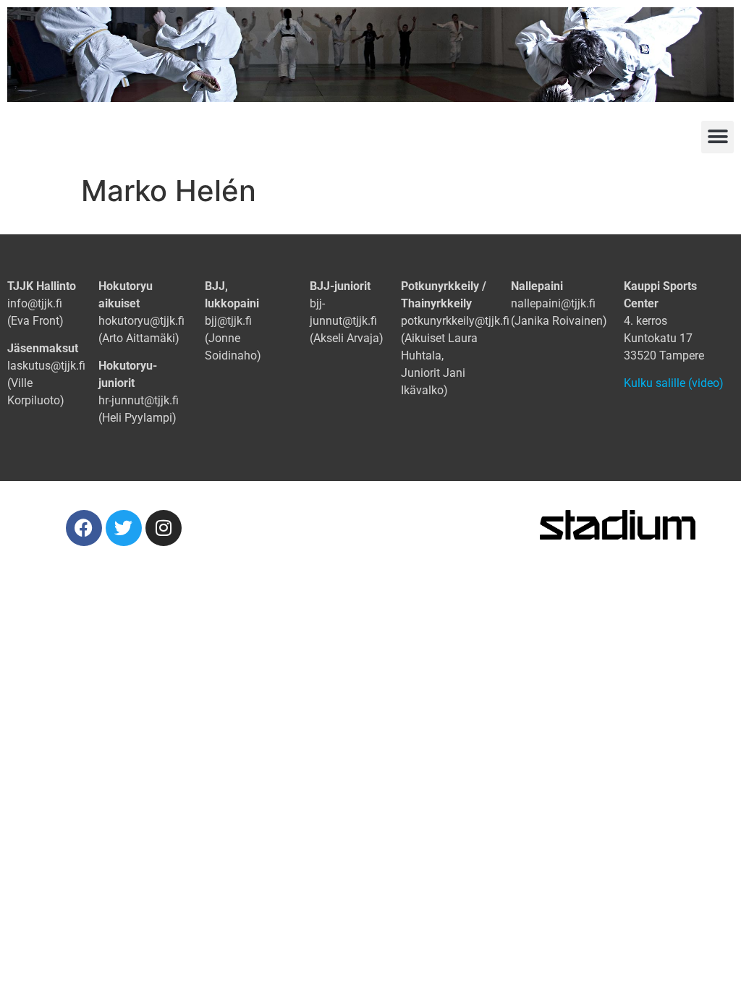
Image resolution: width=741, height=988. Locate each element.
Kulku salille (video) (674, 383)
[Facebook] (84, 528)
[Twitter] (124, 528)
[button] (717, 137)
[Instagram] (163, 528)
